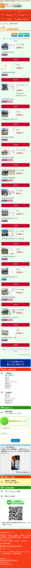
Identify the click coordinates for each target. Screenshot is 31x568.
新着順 (14, 36)
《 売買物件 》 (9, 392)
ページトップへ (25, 354)
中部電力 (10, 541)
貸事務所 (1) (8, 385)
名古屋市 (22, 535)
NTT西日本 (24, 541)
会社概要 (11, 551)
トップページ (9, 11)
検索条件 (14, 33)
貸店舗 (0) (7, 387)
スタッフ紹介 (21, 15)
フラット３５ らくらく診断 (12, 491)
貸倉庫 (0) (7, 383)
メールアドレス (5, 428)
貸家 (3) (7, 379)
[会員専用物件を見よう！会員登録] (4, 424)
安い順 (20, 36)
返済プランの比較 (10, 496)
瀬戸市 (10, 535)
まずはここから (21, 11)
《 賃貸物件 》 (9, 373)
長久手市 (28, 535)
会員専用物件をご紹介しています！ (18, 421)
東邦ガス (17, 541)
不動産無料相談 (17, 553)
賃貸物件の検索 (6, 546)
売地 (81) (7, 394)
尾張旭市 (16, 535)
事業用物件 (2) (9, 400)
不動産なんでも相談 (21, 19)
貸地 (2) (7, 377)
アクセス (18, 551)
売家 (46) (7, 396)
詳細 (14, 59)
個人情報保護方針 (6, 553)
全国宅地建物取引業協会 (14, 537)
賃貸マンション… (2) (11, 381)
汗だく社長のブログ (24, 472)
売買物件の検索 (17, 546)
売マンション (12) (10, 398)
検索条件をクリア (24, 33)
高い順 (26, 36)
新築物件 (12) (8, 402)
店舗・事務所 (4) (9, 375)
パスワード (4, 433)
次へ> (15, 40)
